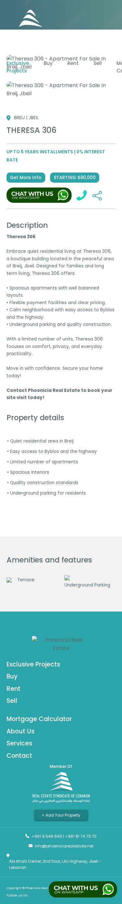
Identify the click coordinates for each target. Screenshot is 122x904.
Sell (97, 63)
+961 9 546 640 (47, 836)
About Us (20, 731)
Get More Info (25, 177)
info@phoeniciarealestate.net (64, 846)
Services (19, 743)
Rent (73, 63)
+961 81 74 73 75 (81, 836)
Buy (48, 63)
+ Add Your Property (61, 815)
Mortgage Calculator (39, 719)
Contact (19, 755)
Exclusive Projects (18, 67)
